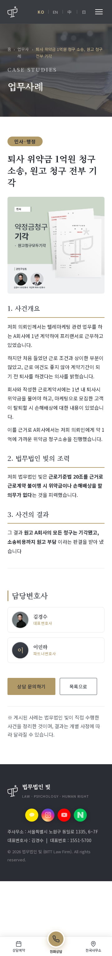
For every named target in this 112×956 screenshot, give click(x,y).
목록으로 (78, 686)
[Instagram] (47, 815)
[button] (56, 791)
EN (55, 12)
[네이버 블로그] (80, 815)
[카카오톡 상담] (31, 815)
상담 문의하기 (31, 686)
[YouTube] (64, 815)
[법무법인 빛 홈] (12, 11)
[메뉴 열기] (99, 11)
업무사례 (23, 52)
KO (41, 12)
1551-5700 (80, 840)
